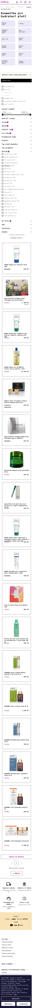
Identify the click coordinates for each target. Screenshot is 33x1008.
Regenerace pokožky (11, 201)
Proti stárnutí (10, 212)
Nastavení (16, 998)
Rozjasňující (10, 180)
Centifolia (4, 972)
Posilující (8, 207)
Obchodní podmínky (7, 942)
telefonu (10, 906)
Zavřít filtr (6, 80)
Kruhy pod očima (10, 210)
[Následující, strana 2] (16, 863)
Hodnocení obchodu (7, 956)
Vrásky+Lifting (10, 163)
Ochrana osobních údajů (8, 953)
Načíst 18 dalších (16, 857)
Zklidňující (9, 177)
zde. (15, 994)
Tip (6, 95)
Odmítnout (8, 1004)
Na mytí (7, 183)
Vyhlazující (9, 186)
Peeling (7, 204)
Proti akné (9, 160)
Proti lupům (9, 195)
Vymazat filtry (15, 238)
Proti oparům (9, 215)
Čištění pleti (10, 154)
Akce (6, 89)
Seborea (7, 192)
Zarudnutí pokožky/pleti (13, 174)
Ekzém (7, 168)
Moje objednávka (6, 950)
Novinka (7, 92)
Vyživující (9, 171)
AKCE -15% (8, 104)
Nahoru (17, 873)
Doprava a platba (6, 945)
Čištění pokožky (10, 157)
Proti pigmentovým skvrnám (14, 189)
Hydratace (9, 166)
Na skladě (9, 86)
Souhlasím (23, 1004)
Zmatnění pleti (10, 198)
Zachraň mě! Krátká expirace (14, 101)
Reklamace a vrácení (7, 947)
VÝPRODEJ (8, 98)
